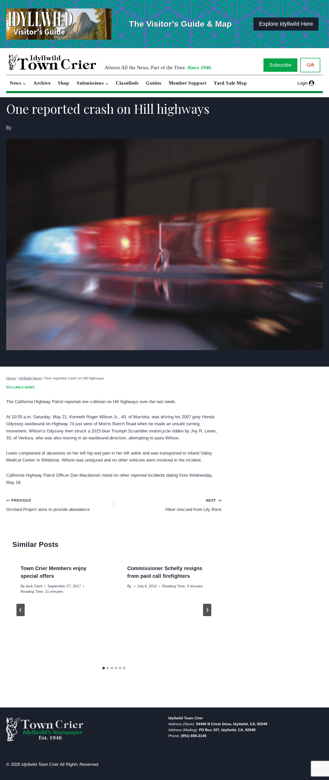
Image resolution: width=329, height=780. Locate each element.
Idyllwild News (20, 387)
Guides (153, 83)
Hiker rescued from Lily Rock (193, 505)
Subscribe (280, 65)
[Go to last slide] (20, 610)
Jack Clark (33, 586)
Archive (42, 83)
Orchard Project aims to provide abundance (48, 505)
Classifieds (127, 83)
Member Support (187, 83)
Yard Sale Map (230, 83)
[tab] (103, 668)
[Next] (207, 610)
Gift (310, 65)
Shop (63, 83)
